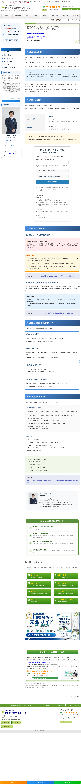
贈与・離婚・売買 (8, 61)
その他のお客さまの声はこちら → (11, 101)
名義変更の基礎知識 (8, 58)
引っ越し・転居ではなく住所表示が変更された (49, 176)
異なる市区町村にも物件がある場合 (47, 171)
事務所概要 (4, 143)
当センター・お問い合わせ (10, 67)
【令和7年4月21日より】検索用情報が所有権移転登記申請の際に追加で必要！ (55, 313)
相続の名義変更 (7, 55)
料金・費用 (6, 52)
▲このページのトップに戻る (71, 696)
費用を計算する (52, 182)
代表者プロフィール (6, 140)
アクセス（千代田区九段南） (8, 145)
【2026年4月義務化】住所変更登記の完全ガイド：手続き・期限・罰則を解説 (54, 276)
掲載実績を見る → (11, 42)
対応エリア (6, 64)
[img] (33, 498)
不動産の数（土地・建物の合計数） (45, 159)
